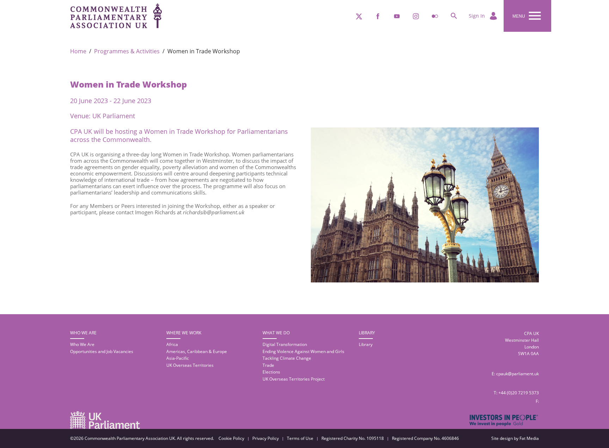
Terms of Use (300, 438)
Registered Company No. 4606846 (425, 438)
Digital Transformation (285, 344)
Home (78, 51)
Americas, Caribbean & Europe (196, 351)
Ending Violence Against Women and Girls (303, 351)
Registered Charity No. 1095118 (352, 438)
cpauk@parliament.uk (517, 374)
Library (366, 344)
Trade (268, 365)
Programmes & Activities (127, 51)
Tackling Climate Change (287, 358)
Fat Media (529, 438)
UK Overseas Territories (190, 365)
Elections (271, 372)
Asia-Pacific (177, 358)
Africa (172, 344)
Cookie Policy (231, 438)
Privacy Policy (265, 438)
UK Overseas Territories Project (294, 379)
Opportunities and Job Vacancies (101, 351)
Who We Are (82, 344)
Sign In (477, 15)
